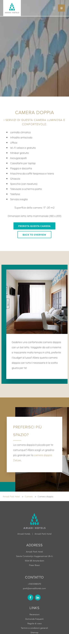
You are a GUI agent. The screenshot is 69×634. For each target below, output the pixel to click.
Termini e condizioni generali (34, 627)
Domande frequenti (34, 618)
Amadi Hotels (23, 533)
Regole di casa (34, 623)
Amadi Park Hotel (43, 533)
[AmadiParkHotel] (30, 597)
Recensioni (34, 614)
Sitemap (34, 632)
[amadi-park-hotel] (38, 597)
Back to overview (34, 234)
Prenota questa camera (34, 226)
